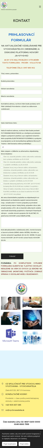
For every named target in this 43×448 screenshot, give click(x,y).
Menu (40, 7)
